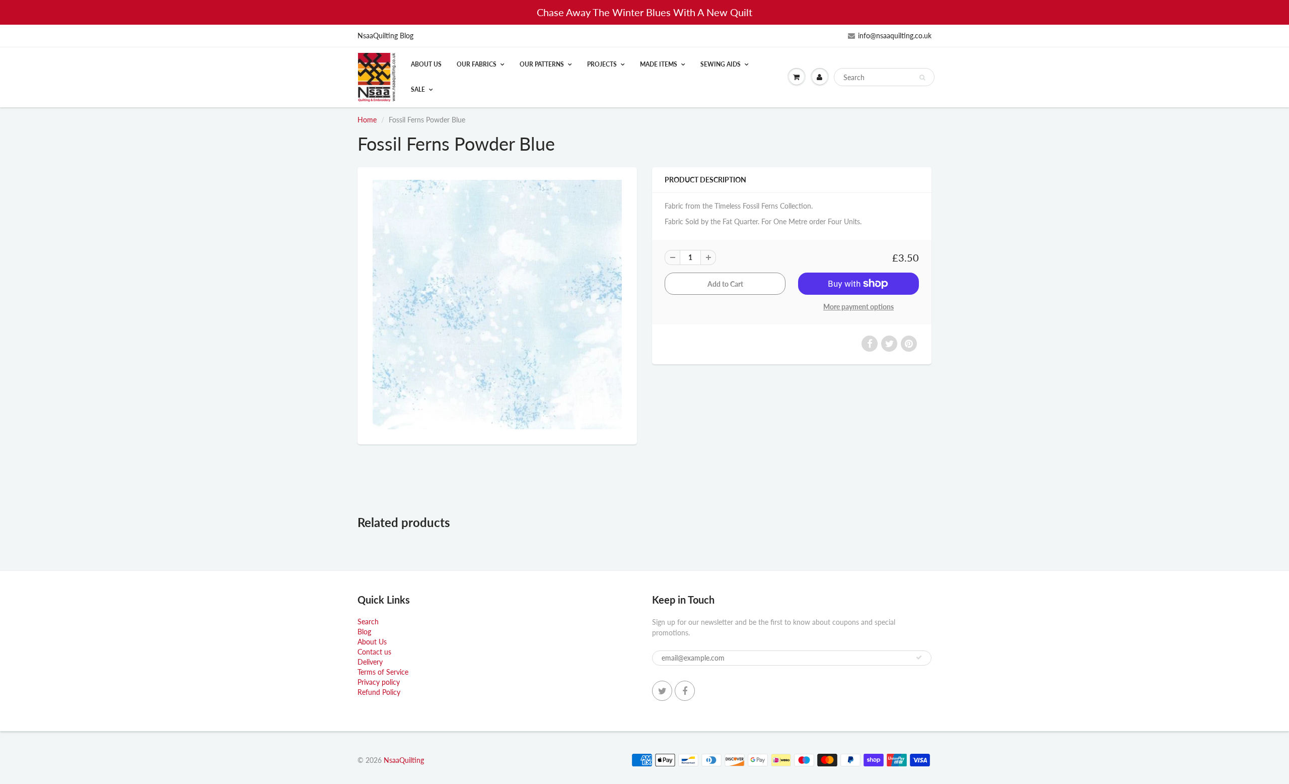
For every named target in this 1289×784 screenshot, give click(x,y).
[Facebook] (685, 691)
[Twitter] (662, 691)
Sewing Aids (720, 64)
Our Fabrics (476, 64)
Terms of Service (382, 672)
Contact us (374, 651)
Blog (364, 631)
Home (367, 119)
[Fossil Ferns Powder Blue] (497, 304)
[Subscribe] (918, 657)
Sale (418, 89)
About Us (426, 64)
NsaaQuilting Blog (385, 35)
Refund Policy (378, 692)
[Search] (922, 78)
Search (368, 621)
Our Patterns (542, 64)
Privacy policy (378, 682)
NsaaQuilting (404, 760)
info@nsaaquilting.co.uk (895, 35)
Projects (602, 64)
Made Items (658, 64)
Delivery (370, 662)
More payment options (858, 306)
